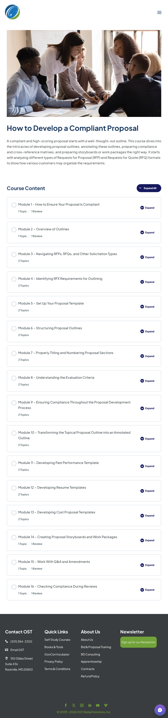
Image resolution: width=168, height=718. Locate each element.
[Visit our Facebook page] (65, 705)
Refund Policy (90, 676)
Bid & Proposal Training (96, 647)
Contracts (87, 669)
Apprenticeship (91, 661)
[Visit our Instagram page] (81, 705)
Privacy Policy (53, 661)
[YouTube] (97, 705)
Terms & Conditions (57, 669)
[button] (160, 710)
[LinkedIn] (89, 705)
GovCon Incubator (56, 654)
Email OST (14, 650)
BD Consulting (90, 654)
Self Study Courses (57, 639)
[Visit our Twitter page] (73, 705)
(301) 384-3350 (18, 641)
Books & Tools (53, 647)
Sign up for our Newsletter (138, 642)
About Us (87, 639)
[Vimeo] (105, 705)
